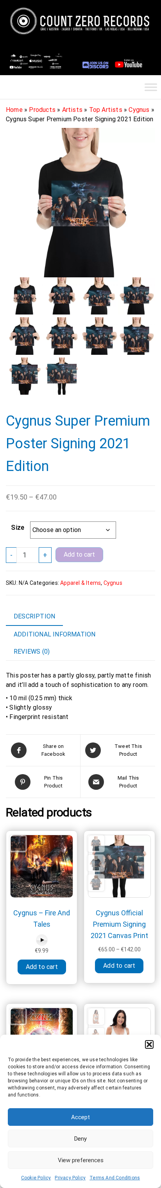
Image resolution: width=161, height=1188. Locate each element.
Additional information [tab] (54, 634)
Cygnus (139, 109)
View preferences (81, 1160)
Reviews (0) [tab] (32, 651)
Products (42, 109)
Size (17, 527)
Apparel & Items (80, 583)
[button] (149, 1044)
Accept (80, 1117)
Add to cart (79, 554)
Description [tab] (34, 616)
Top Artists (105, 109)
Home (14, 109)
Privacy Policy (70, 1178)
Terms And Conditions (114, 1178)
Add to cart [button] (42, 967)
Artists (72, 109)
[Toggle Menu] (151, 87)
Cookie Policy (36, 1178)
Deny (80, 1138)
